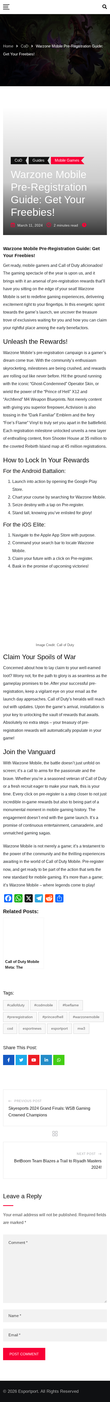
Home (8, 46)
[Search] (104, 6)
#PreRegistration (20, 1017)
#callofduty (16, 1005)
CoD (24, 46)
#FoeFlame (71, 1005)
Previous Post (28, 1101)
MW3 (81, 1028)
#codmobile (43, 1005)
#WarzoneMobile (86, 1017)
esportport (59, 1028)
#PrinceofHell (52, 1017)
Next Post (86, 1154)
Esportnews (32, 1028)
